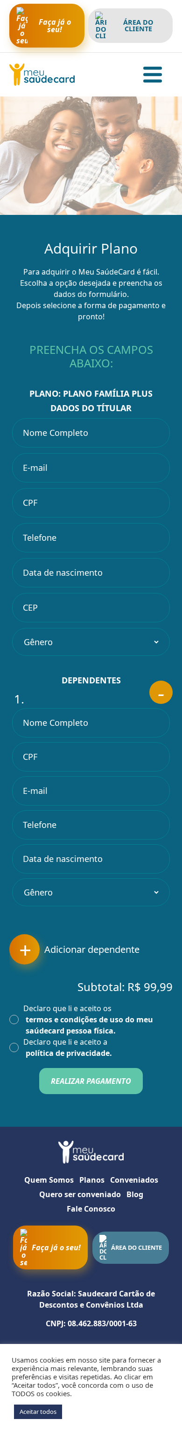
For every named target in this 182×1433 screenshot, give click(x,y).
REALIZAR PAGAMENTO (91, 1081)
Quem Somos (49, 1180)
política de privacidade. (69, 1053)
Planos (92, 1180)
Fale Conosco (91, 1209)
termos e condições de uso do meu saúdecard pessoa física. (89, 1025)
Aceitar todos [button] (38, 1411)
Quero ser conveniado (80, 1194)
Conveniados (134, 1180)
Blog (134, 1194)
